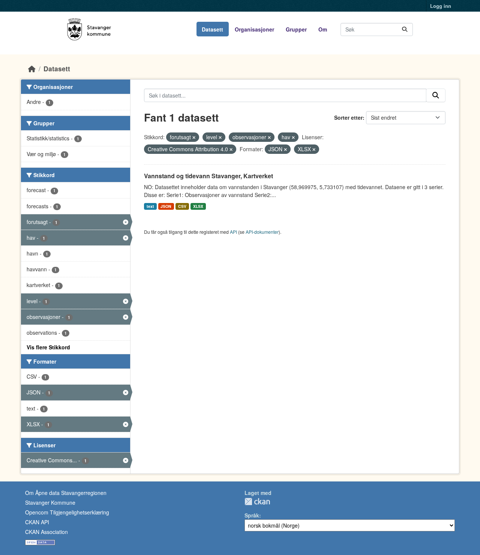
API (233, 232)
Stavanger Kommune (50, 502)
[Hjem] (32, 68)
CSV (182, 206)
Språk (251, 515)
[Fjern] (193, 137)
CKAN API (37, 522)
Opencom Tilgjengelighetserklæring (67, 512)
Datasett (212, 29)
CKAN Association (46, 531)
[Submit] (404, 29)
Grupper (296, 29)
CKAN (257, 501)
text (150, 206)
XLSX (198, 206)
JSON (165, 206)
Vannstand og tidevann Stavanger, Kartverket (208, 175)
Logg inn (440, 5)
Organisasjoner (254, 29)
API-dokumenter (262, 232)
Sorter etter (348, 117)
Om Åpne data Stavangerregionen (65, 492)
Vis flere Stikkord (48, 347)
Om (322, 29)
